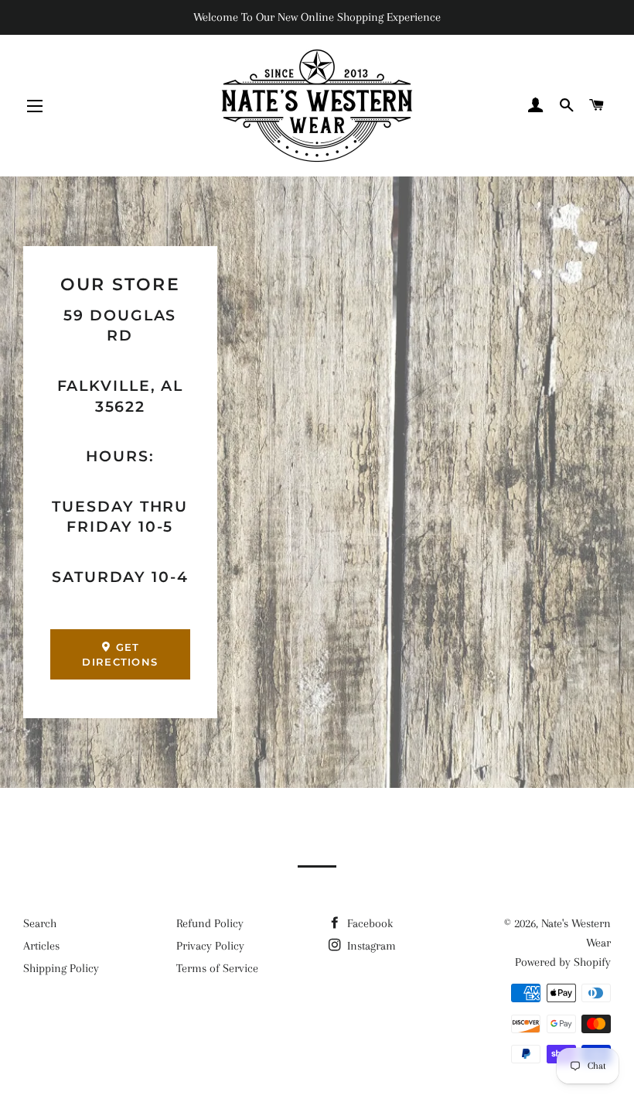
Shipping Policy (61, 968)
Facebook (368, 923)
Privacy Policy (210, 946)
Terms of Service (217, 968)
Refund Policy (210, 923)
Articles (41, 946)
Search (39, 923)
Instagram (370, 946)
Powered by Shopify (563, 962)
